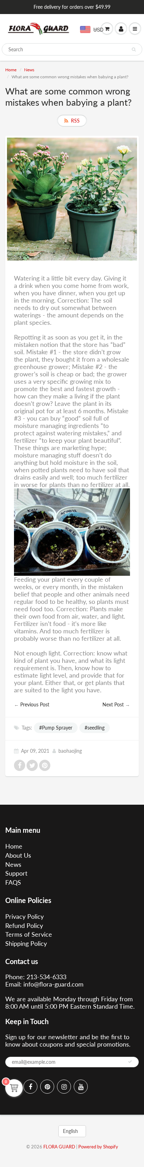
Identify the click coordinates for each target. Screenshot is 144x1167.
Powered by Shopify (98, 1146)
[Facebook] (30, 1087)
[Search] (133, 49)
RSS (75, 121)
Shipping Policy (26, 943)
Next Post (113, 704)
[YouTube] (81, 1087)
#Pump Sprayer (55, 728)
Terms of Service (28, 934)
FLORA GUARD (59, 1146)
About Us (18, 855)
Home (10, 69)
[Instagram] (64, 1087)
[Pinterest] (47, 1087)
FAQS (13, 882)
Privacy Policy (24, 916)
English (70, 1131)
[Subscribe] (130, 1061)
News (29, 69)
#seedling (95, 728)
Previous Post (34, 704)
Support (16, 873)
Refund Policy (24, 925)
